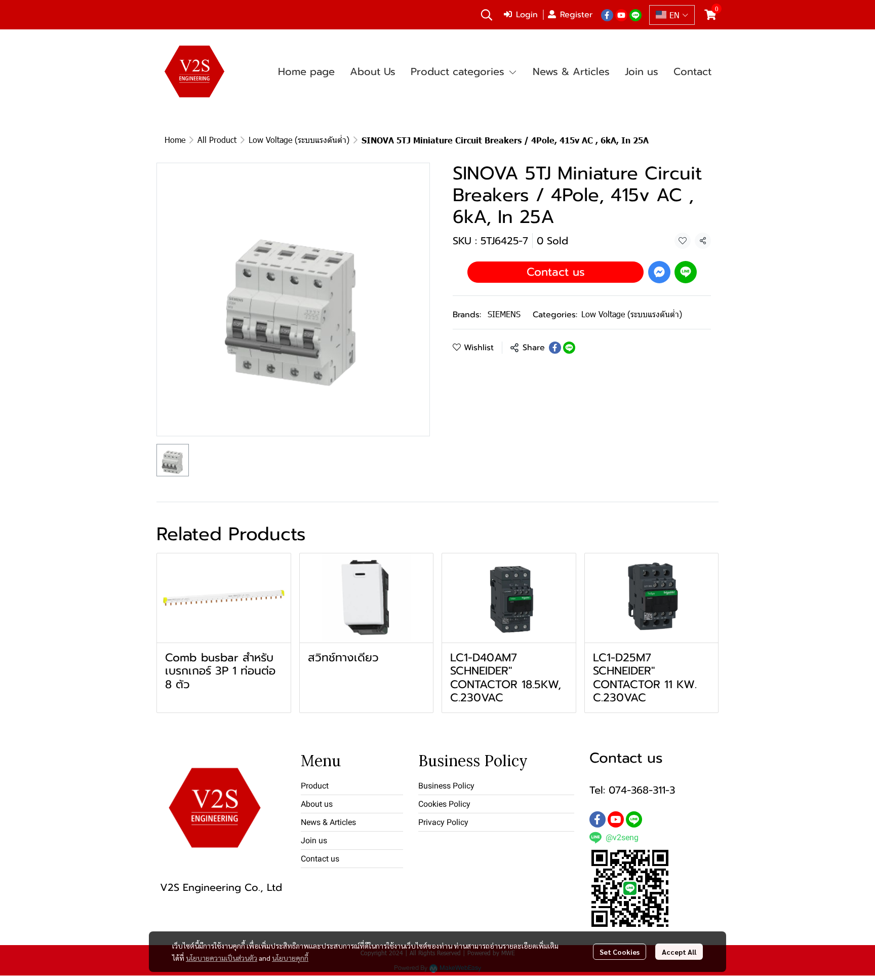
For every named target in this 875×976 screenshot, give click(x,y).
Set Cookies (620, 951)
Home (175, 139)
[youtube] (621, 14)
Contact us (556, 272)
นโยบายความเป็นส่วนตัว (221, 957)
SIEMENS (504, 314)
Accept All (679, 951)
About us (317, 804)
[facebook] (607, 14)
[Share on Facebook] (555, 348)
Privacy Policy (443, 822)
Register (576, 15)
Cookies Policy (444, 804)
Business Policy (446, 786)
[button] (486, 14)
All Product (216, 139)
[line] (635, 14)
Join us (314, 840)
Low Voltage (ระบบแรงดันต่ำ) (299, 139)
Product (315, 786)
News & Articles (328, 822)
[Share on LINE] (569, 348)
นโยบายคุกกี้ (290, 957)
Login (527, 15)
